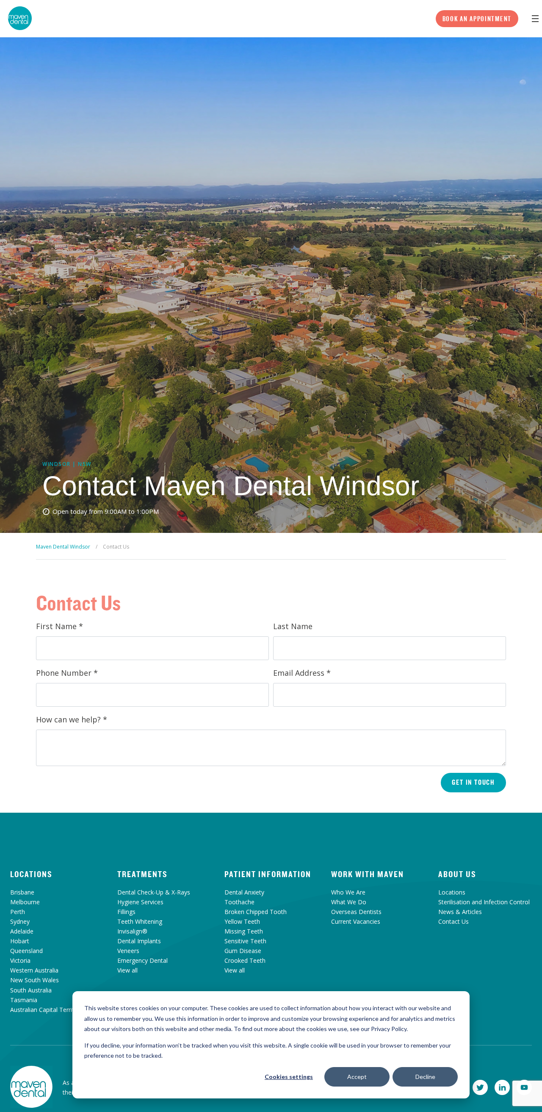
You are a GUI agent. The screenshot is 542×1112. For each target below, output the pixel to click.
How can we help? (71, 719)
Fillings (126, 912)
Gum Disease (242, 951)
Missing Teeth (243, 931)
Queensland (26, 951)
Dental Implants (139, 941)
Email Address (302, 673)
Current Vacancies (355, 921)
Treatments (142, 874)
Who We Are (348, 892)
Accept (357, 1076)
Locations (31, 874)
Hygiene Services (140, 902)
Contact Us (453, 921)
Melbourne (25, 902)
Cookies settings (289, 1076)
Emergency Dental (142, 960)
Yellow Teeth (242, 921)
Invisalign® (132, 931)
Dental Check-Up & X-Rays (153, 892)
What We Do (348, 902)
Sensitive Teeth (245, 941)
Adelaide (21, 931)
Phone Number (67, 673)
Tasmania (23, 1000)
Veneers (128, 951)
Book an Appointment (477, 18)
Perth (17, 912)
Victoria (20, 960)
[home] (31, 1087)
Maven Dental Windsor (63, 546)
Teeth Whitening (139, 921)
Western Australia (34, 970)
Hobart (19, 941)
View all (127, 970)
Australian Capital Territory (46, 1010)
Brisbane (22, 892)
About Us (457, 874)
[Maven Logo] (20, 18)
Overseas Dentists (356, 912)
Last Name (292, 626)
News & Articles (460, 912)
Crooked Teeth (244, 960)
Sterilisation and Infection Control (484, 902)
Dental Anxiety (244, 892)
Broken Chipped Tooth (255, 912)
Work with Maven (367, 874)
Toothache (239, 902)
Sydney (20, 921)
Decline (425, 1076)
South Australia (31, 990)
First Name (59, 626)
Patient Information (267, 874)
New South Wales (34, 980)
